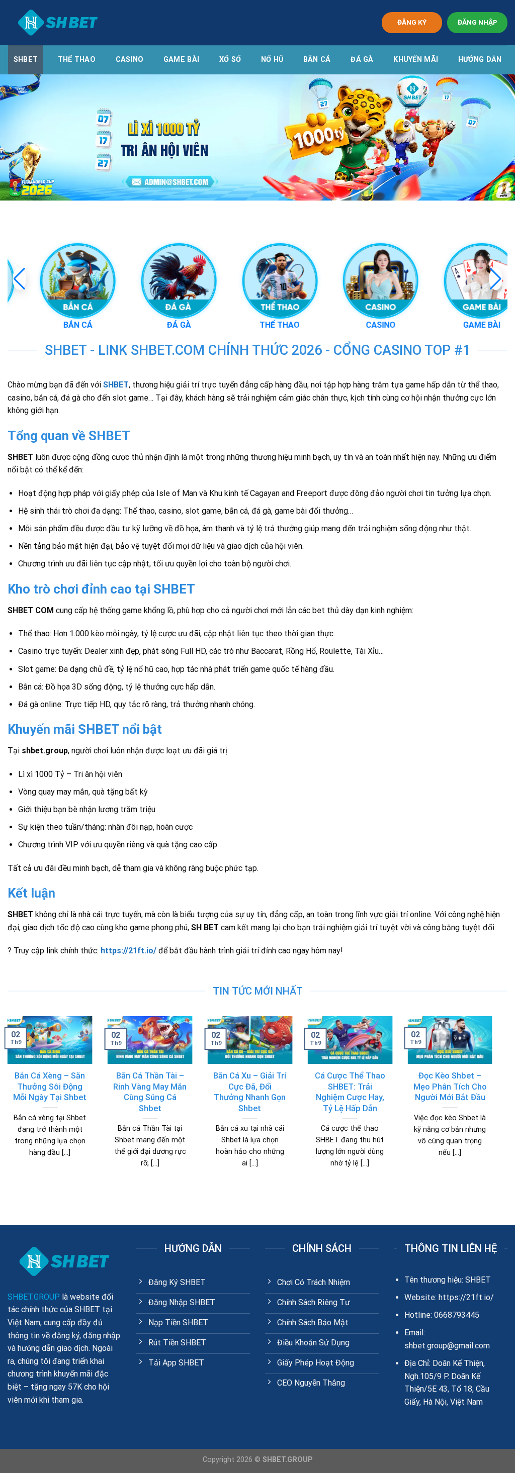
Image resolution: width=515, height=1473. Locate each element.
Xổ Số (230, 59)
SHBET (26, 59)
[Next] (494, 1104)
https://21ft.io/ (128, 950)
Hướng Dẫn (480, 59)
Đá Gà (362, 59)
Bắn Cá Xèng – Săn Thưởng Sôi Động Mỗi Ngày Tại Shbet (50, 1086)
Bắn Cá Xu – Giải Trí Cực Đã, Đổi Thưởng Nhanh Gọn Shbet (249, 1092)
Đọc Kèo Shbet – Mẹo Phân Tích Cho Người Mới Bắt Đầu (450, 1086)
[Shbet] (58, 22)
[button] (495, 279)
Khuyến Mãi (415, 59)
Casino (130, 59)
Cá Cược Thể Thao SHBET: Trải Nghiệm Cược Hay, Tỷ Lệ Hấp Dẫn (350, 1092)
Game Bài (181, 59)
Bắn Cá (317, 59)
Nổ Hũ (272, 59)
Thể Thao (77, 59)
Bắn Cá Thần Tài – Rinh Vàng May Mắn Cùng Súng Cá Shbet (150, 1092)
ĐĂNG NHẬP (477, 22)
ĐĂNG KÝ (411, 22)
